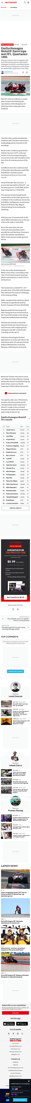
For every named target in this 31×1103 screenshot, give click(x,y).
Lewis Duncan (8, 71)
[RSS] (22, 1033)
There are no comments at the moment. (15, 642)
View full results (15, 508)
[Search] (25, 2)
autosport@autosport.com (15, 1067)
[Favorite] (23, 72)
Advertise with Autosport (15, 1070)
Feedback (15, 1062)
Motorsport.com (15, 1049)
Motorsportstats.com (15, 1051)
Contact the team (15, 1073)
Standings (13, 7)
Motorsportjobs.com (15, 1046)
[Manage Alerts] (17, 609)
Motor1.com (15, 1043)
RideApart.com (15, 1054)
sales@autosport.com (15, 1076)
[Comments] (27, 72)
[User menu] (28, 2)
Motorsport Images (19, 265)
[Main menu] (2, 2)
